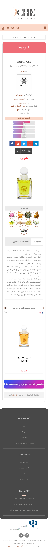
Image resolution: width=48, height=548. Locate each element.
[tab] (37, 241)
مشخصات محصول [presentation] (21, 241)
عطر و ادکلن (24, 462)
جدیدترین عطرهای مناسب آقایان (24, 498)
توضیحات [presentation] (37, 241)
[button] (18, 143)
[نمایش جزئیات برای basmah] (24, 336)
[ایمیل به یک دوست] (23, 151)
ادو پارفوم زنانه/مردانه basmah (24, 359)
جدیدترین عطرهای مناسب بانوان (24, 504)
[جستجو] (18, 28)
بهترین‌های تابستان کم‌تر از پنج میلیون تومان (24, 510)
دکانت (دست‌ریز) (24, 468)
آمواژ (22, 71)
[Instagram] (21, 535)
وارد (25, 395)
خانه (24, 426)
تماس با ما (24, 432)
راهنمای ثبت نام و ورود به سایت (24, 443)
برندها (24, 474)
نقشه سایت (24, 479)
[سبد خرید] (7, 28)
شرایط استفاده (24, 437)
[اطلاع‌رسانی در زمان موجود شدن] (18, 151)
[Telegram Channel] (26, 535)
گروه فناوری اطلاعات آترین (15, 546)
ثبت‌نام (14, 395)
